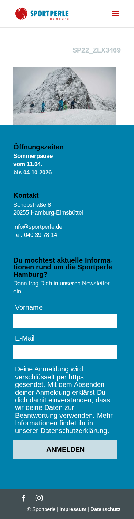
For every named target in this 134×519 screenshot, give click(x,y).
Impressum (72, 509)
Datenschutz (105, 509)
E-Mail (24, 338)
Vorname (29, 307)
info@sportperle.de (37, 226)
